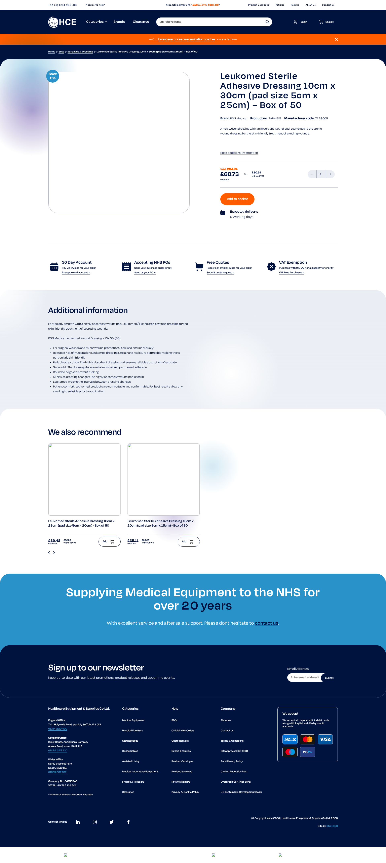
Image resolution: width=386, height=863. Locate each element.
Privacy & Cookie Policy (185, 792)
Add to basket (237, 199)
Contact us (328, 5)
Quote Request (180, 740)
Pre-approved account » (76, 272)
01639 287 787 (57, 772)
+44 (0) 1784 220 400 (62, 5)
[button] (267, 22)
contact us (266, 623)
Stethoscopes (130, 740)
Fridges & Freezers (133, 781)
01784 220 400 (57, 728)
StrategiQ (332, 826)
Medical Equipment (133, 720)
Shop (61, 51)
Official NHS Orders (182, 730)
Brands (119, 22)
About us (311, 5)
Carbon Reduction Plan (234, 771)
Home (51, 51)
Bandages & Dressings (80, 51)
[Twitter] (112, 822)
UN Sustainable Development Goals (241, 792)
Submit (329, 678)
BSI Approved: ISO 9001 (234, 751)
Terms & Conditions (232, 740)
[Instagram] (95, 822)
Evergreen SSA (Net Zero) (236, 781)
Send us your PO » (145, 272)
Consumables (130, 751)
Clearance (141, 22)
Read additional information (239, 153)
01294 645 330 (57, 750)
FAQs (174, 720)
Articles (280, 5)
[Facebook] (128, 822)
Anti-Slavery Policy (232, 761)
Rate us (295, 5)
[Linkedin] (78, 822)
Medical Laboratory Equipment (140, 771)
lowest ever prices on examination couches (186, 39)
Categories (95, 22)
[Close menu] (336, 39)
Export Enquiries (181, 751)
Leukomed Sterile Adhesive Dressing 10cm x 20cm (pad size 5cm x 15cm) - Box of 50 (160, 524)
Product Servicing (181, 771)
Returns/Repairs (180, 781)
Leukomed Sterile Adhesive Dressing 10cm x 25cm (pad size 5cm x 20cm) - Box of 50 (81, 524)
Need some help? (95, 5)
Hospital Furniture (132, 730)
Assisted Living (130, 761)
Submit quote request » (220, 272)
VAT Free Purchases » (291, 272)
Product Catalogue (258, 5)
